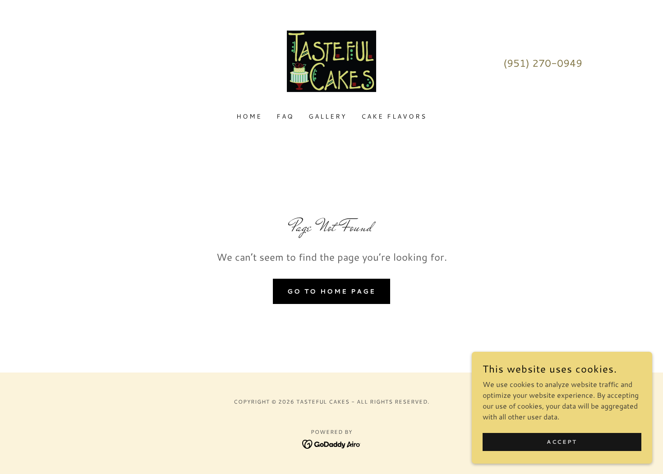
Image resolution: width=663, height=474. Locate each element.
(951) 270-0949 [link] (542, 63)
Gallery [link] (327, 116)
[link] (332, 61)
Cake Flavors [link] (394, 116)
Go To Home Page (331, 291)
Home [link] (249, 116)
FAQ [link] (285, 116)
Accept (562, 442)
